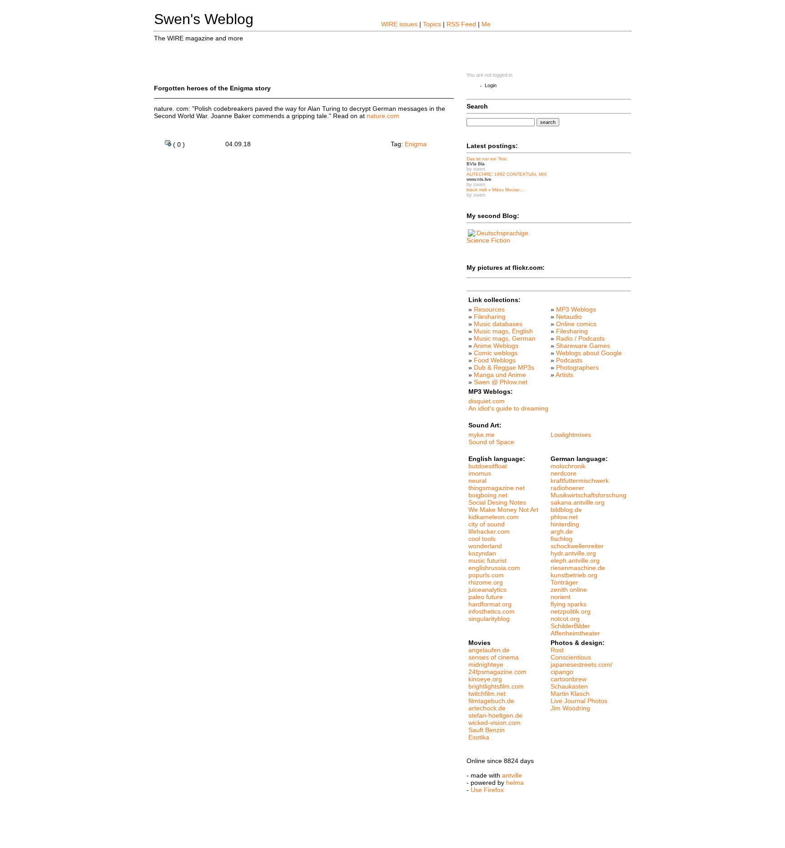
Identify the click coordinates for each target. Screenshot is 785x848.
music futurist (487, 560)
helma (515, 782)
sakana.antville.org (578, 502)
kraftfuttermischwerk (580, 480)
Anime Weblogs (495, 345)
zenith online (569, 589)
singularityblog (489, 618)
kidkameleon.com (493, 517)
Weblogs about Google (589, 353)
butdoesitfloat (487, 466)
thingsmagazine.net (496, 487)
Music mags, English (503, 331)
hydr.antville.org (573, 553)
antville (512, 775)
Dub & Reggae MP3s (504, 367)
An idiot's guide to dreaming (508, 408)
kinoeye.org (485, 679)
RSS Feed (461, 24)
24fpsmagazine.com (497, 671)
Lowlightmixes (571, 434)
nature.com (383, 115)
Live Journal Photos (579, 700)
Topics (432, 24)
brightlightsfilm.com (496, 686)
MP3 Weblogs (576, 309)
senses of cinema (493, 657)
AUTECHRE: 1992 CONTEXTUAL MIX (507, 174)
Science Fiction (488, 240)
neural (477, 480)
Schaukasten (569, 686)
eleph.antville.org (575, 560)
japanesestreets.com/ (581, 664)
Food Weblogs (495, 360)
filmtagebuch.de (491, 700)
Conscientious (571, 657)
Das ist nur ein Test (487, 158)
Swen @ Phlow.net (500, 382)
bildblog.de (566, 509)
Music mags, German (505, 338)
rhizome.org (485, 582)
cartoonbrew (568, 679)
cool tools (482, 538)
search (548, 122)
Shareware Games (583, 345)
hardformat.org (490, 604)
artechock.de (487, 708)
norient (561, 596)
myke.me (481, 434)
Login (491, 85)
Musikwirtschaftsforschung (588, 495)
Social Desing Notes (497, 502)
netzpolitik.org (571, 611)
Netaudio (569, 316)
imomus (479, 473)
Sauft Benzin (486, 730)
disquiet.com (486, 401)
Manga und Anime (500, 374)
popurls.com (486, 575)
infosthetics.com (491, 611)
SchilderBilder (570, 626)
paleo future (485, 596)
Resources (489, 309)
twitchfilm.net (487, 693)
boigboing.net (487, 495)
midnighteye (485, 664)
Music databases (498, 323)
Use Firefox (487, 789)
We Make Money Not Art (503, 509)
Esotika (478, 737)
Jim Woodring (570, 708)
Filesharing (490, 316)
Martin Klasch (570, 693)
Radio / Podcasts (580, 338)
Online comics (576, 323)
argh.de (562, 531)
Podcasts (569, 360)
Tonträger (564, 582)
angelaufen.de (489, 650)
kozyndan (482, 553)
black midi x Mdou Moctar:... (496, 189)
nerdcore (563, 473)
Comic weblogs (495, 353)
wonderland (485, 546)
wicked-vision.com (494, 722)
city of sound (486, 524)
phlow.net (564, 517)
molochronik (568, 466)
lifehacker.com (489, 531)
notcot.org (565, 618)
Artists (564, 374)
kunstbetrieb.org (574, 575)
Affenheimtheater (575, 633)
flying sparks (568, 604)
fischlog (561, 538)
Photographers (577, 367)
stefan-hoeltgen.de (495, 715)
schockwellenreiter (577, 546)
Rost (557, 650)
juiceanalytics (487, 589)
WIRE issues (399, 24)
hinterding (565, 524)
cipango (562, 671)
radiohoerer (567, 487)
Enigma (416, 144)
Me (486, 24)
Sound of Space (491, 442)
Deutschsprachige (502, 233)
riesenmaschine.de (578, 567)
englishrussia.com (494, 567)
